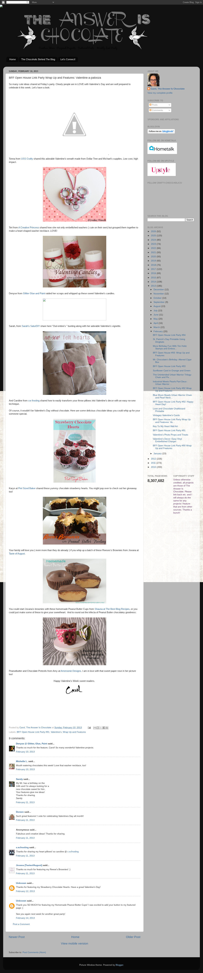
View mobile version (74, 943)
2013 (154, 286)
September (159, 302)
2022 (154, 248)
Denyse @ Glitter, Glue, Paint (31, 743)
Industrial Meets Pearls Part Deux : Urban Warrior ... (170, 382)
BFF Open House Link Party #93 (169, 366)
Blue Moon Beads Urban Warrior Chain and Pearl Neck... (172, 396)
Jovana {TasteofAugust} (29, 865)
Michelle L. (22, 761)
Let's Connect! (67, 59)
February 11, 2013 (25, 802)
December (159, 289)
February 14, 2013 (25, 918)
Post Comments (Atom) (34, 952)
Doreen (20, 812)
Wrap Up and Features (74, 732)
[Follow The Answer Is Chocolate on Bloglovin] (161, 133)
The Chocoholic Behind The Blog (38, 59)
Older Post (133, 937)
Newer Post (17, 937)
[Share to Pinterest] (106, 727)
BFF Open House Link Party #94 (169, 335)
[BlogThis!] (97, 727)
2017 (154, 269)
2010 (154, 467)
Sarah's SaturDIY (31, 326)
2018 (154, 265)
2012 (154, 459)
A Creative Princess (28, 227)
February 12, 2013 (25, 891)
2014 (154, 282)
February (158, 331)
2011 (153, 463)
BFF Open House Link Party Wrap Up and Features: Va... (172, 420)
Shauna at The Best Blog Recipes (112, 609)
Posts (154, 105)
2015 (154, 277)
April (156, 323)
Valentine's (56, 732)
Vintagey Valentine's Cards (166, 415)
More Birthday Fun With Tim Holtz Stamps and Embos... (170, 347)
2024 (154, 240)
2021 (154, 252)
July (156, 310)
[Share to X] (100, 727)
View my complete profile (160, 93)
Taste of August (17, 553)
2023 (154, 244)
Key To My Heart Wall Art (165, 426)
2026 (154, 231)
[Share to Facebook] (103, 727)
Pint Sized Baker (27, 488)
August (157, 306)
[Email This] (94, 727)
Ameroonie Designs (71, 671)
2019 (154, 261)
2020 (154, 256)
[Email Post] (89, 727)
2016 (154, 273)
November (159, 293)
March (157, 327)
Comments (157, 110)
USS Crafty (26, 158)
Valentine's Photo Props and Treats (170, 435)
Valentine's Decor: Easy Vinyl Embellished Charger (167, 440)
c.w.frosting (22, 847)
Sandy (19, 779)
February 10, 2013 (25, 752)
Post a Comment (21, 924)
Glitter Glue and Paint (34, 293)
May (156, 319)
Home (12, 59)
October (158, 298)
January (158, 453)
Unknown (21, 883)
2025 (154, 235)
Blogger (119, 965)
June (156, 315)
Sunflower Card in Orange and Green (171, 370)
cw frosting (33, 400)
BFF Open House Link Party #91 (33, 732)
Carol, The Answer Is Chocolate (168, 89)
